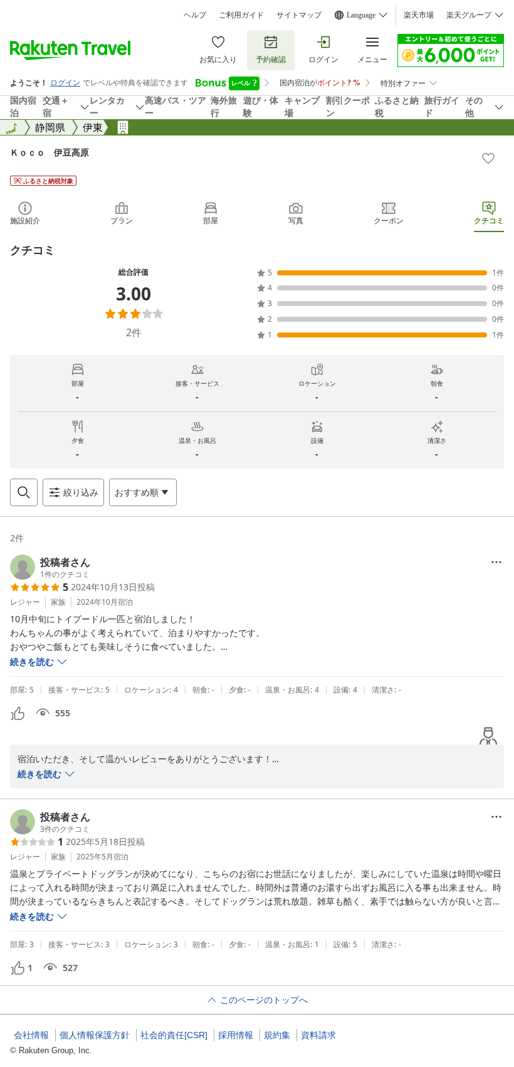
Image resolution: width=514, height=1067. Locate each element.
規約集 (277, 1035)
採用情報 (235, 1035)
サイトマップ (299, 15)
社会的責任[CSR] (173, 1035)
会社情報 (31, 1035)
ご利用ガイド (241, 15)
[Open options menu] (496, 562)
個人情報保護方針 (95, 1035)
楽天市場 (419, 15)
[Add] (488, 158)
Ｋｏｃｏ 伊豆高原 (49, 152)
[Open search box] (24, 492)
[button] (50, 567)
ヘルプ (195, 15)
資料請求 (318, 1035)
